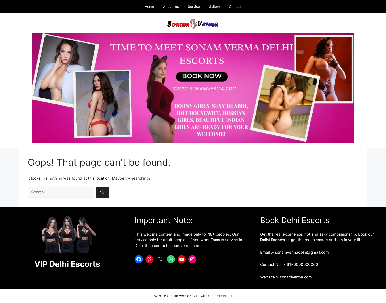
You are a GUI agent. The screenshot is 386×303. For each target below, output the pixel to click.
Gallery (214, 6)
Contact (235, 6)
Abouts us (171, 6)
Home (149, 6)
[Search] (102, 192)
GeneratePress (220, 296)
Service (194, 6)
